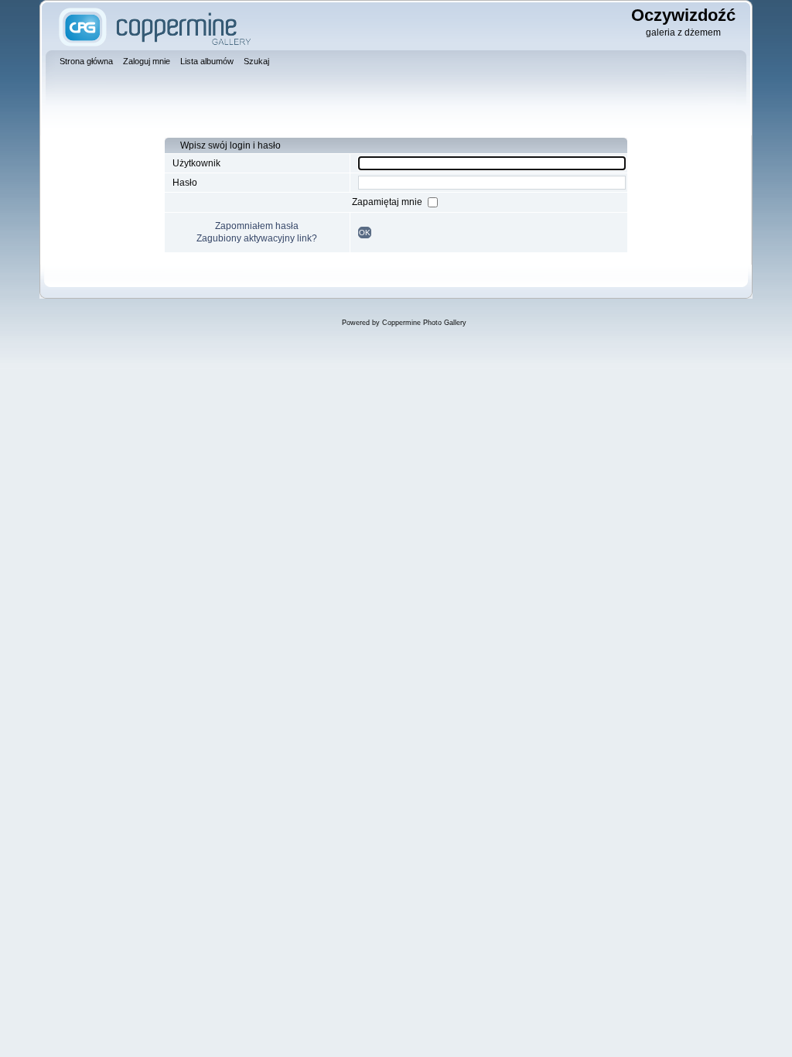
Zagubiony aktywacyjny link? (256, 238)
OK (364, 232)
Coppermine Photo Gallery (424, 323)
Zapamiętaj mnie (388, 202)
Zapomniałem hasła (257, 226)
